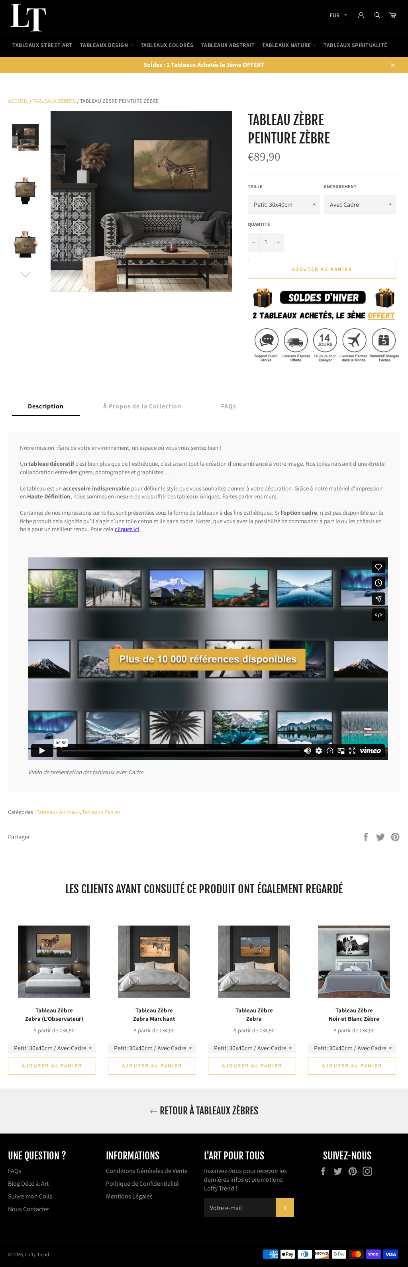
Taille (255, 186)
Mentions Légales (129, 1196)
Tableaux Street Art (42, 45)
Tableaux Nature (287, 45)
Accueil (18, 100)
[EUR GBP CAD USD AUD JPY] (337, 16)
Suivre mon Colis (30, 1196)
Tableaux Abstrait (228, 45)
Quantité (259, 224)
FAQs (15, 1171)
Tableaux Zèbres (54, 100)
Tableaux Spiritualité (356, 45)
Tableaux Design (104, 45)
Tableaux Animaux (58, 812)
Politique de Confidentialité (142, 1183)
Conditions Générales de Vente (147, 1171)
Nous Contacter (28, 1209)
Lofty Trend (37, 1254)
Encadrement (340, 186)
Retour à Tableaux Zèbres (208, 1111)
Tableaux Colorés (167, 45)
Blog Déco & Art (28, 1183)
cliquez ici (127, 529)
